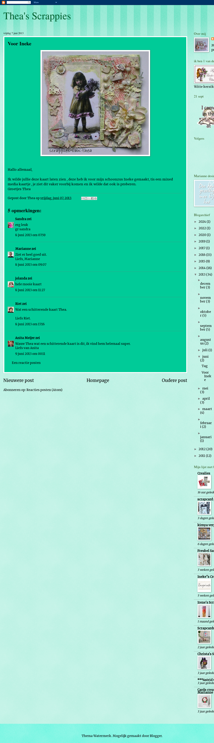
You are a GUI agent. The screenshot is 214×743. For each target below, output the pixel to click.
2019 (202, 241)
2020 (203, 235)
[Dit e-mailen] (82, 198)
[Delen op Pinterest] (95, 198)
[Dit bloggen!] (86, 198)
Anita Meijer (25, 338)
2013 (202, 274)
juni (205, 357)
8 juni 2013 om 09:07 (30, 265)
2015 (202, 261)
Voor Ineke (206, 376)
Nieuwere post (18, 380)
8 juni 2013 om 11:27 (30, 290)
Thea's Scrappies (37, 15)
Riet (18, 304)
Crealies (203, 473)
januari (206, 437)
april (206, 399)
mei (205, 388)
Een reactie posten (26, 363)
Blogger (156, 736)
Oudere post (174, 380)
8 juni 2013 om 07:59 (30, 235)
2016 (202, 255)
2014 (202, 268)
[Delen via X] (89, 198)
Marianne (23, 249)
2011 (202, 456)
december (205, 285)
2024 (203, 222)
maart (207, 409)
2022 (203, 228)
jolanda (21, 278)
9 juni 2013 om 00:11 (30, 354)
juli (205, 350)
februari (206, 425)
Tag (205, 366)
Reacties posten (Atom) (44, 390)
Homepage (98, 380)
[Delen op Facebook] (92, 198)
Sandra (20, 219)
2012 (202, 449)
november (205, 299)
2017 (202, 248)
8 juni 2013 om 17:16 (30, 324)
